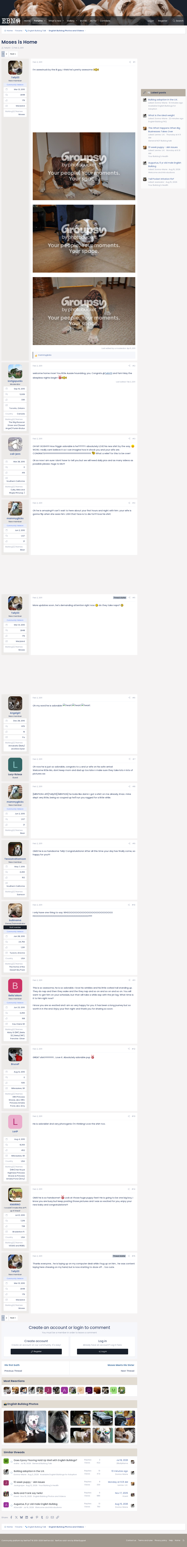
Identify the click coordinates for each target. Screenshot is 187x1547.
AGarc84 (18, 1507)
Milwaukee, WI (18, 1088)
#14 (133, 1189)
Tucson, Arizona (17, 952)
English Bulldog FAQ (157, 121)
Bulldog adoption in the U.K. (29, 1471)
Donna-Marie (20, 1474)
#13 (133, 1116)
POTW (83, 20)
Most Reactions (14, 1381)
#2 (133, 365)
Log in (104, 1351)
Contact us (131, 1540)
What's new (55, 20)
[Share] (130, 62)
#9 (133, 843)
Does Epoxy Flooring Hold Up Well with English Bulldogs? (45, 1460)
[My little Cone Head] (25, 1427)
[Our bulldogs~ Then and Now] (125, 1418)
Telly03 (7, 47)
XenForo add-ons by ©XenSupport (70, 1540)
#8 (133, 786)
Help (171, 1540)
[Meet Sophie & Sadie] (125, 1435)
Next (12, 54)
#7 (134, 759)
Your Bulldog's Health (49, 1485)
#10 (133, 904)
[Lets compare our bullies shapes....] (80, 1435)
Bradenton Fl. (19, 1231)
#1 (134, 62)
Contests (105, 20)
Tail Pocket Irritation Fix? (161, 178)
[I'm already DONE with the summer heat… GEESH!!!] (102, 1418)
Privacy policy (161, 1540)
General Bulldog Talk (42, 1463)
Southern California (16, 481)
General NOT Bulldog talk (160, 140)
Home (27, 20)
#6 (133, 697)
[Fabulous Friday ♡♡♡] (58, 1427)
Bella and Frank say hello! (28, 1493)
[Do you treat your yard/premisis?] (102, 1435)
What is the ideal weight (161, 115)
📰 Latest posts (156, 92)
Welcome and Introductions (48, 1507)
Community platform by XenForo (27, 1540)
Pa (23, 737)
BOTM (93, 20)
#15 (133, 1256)
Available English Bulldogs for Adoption (58, 1474)
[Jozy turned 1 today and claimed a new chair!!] (80, 1418)
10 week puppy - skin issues (29, 1482)
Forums (38, 20)
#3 (133, 438)
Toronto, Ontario (17, 408)
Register (38, 1351)
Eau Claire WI (18, 1024)
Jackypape (19, 1485)
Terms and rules (145, 1540)
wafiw (16, 1463)
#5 (133, 597)
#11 (133, 980)
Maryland (20, 105)
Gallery (70, 20)
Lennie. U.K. (123, 1485)
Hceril (16, 1496)
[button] (45, 21)
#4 (133, 503)
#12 (133, 1048)
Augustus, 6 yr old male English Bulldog (35, 1504)
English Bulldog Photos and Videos (49, 1496)
